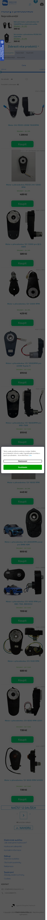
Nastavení (22, 461)
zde (30, 455)
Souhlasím (22, 467)
